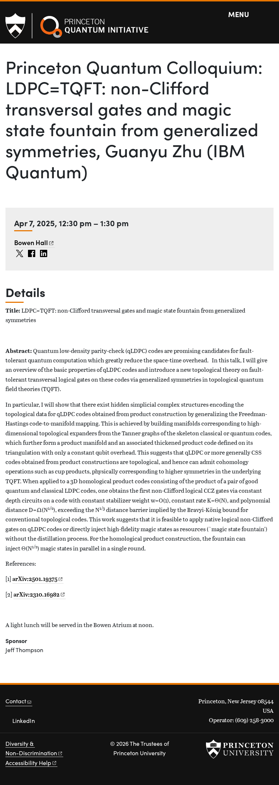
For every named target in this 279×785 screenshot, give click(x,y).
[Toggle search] (268, 14)
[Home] (94, 33)
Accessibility (28, 762)
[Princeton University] (18, 25)
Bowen (31, 242)
